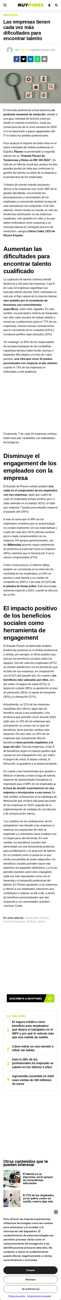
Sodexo (31, 921)
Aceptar (30, 1270)
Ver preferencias (30, 1289)
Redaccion (24, 50)
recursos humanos (18, 346)
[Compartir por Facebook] (17, 59)
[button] (56, 1212)
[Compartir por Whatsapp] (37, 59)
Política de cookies (16, 1296)
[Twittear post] (24, 59)
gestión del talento (14, 193)
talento (42, 921)
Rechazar (31, 1280)
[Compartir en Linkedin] (30, 59)
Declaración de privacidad (39, 1296)
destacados (32, 918)
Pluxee (44, 918)
